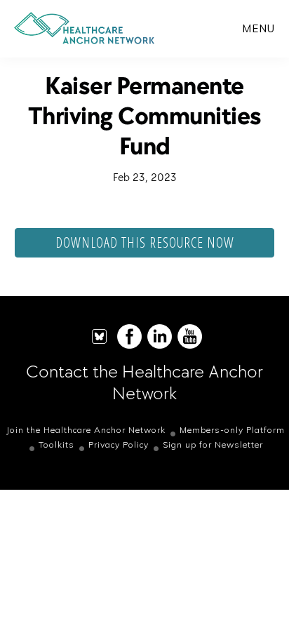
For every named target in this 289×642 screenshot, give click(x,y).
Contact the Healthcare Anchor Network (144, 382)
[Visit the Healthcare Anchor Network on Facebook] (129, 346)
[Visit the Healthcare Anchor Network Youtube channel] (189, 346)
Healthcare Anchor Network (84, 28)
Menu (258, 28)
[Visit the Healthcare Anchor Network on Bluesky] (99, 346)
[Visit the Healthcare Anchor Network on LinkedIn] (159, 346)
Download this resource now (144, 242)
